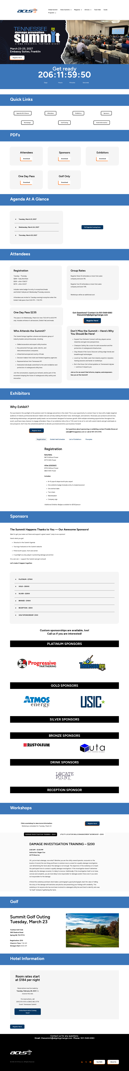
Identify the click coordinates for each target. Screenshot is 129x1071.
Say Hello (99, 1062)
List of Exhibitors (75, 439)
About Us (113, 1062)
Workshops (27, 122)
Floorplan (89, 439)
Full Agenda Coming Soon (92, 227)
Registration (41, 439)
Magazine (77, 10)
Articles (87, 10)
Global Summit (52, 10)
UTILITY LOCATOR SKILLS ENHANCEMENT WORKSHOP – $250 (82, 834)
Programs (51, 13)
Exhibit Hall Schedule (57, 439)
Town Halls (97, 10)
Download (26, 158)
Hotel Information (101, 122)
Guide (105, 10)
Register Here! (17, 57)
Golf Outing (64, 122)
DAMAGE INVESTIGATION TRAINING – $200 (40, 834)
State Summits (65, 10)
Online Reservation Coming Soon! (27, 1012)
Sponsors (106, 113)
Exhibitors (78, 113)
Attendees (50, 113)
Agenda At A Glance (22, 113)
